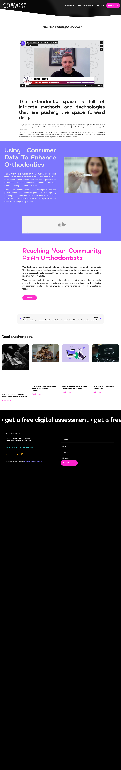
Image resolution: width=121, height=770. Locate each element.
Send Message (69, 463)
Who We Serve (84, 5)
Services (68, 5)
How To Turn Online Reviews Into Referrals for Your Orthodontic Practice (44, 388)
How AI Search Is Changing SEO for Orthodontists (105, 387)
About (99, 5)
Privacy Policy (28, 461)
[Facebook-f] (7, 454)
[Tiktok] (12, 454)
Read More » (6, 400)
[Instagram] (22, 454)
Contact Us (113, 5)
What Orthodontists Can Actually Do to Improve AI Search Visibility (75, 387)
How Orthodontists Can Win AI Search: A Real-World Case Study (14, 395)
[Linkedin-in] (17, 454)
